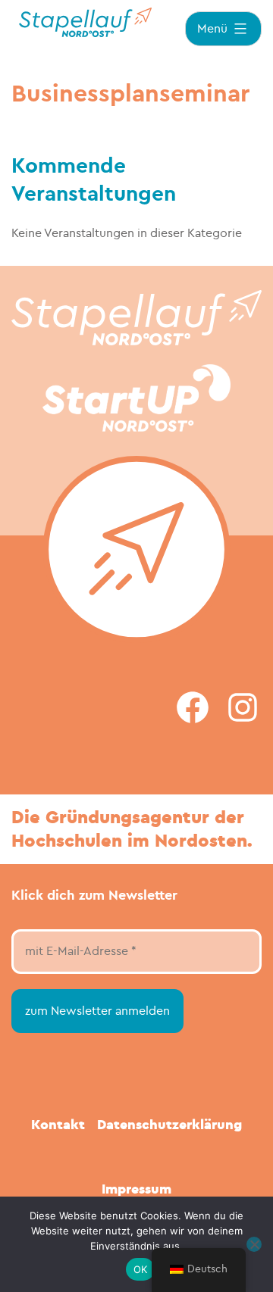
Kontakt (58, 1124)
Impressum (136, 1189)
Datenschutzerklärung (169, 1124)
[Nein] (254, 1244)
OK (140, 1269)
